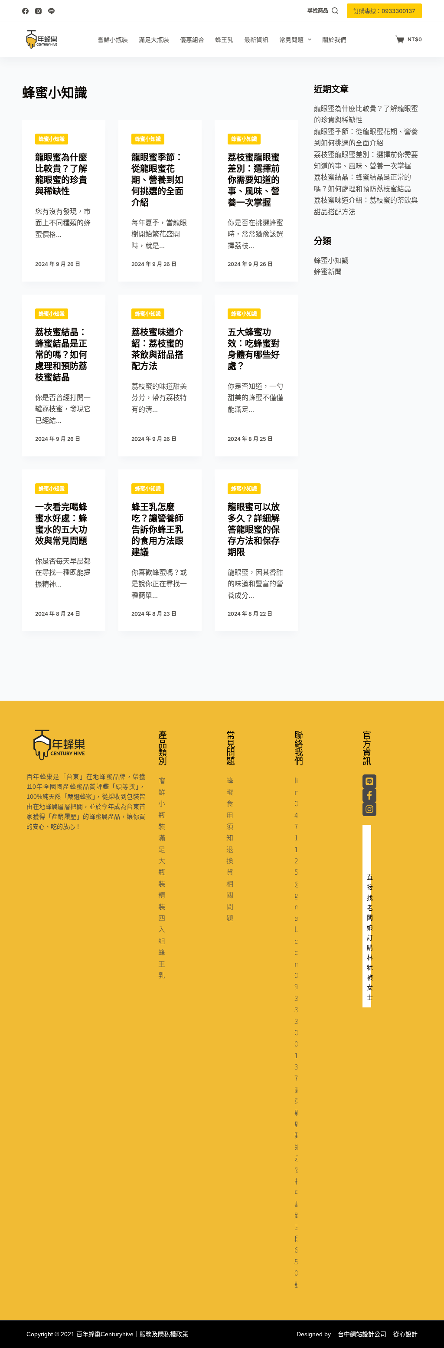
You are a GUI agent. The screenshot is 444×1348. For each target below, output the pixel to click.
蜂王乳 (224, 39)
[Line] (51, 11)
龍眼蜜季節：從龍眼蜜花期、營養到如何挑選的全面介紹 (157, 180)
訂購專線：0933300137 (384, 10)
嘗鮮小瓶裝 (113, 39)
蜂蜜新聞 (328, 271)
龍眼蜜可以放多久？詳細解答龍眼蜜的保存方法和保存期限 (254, 530)
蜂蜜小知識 (52, 139)
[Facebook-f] (369, 795)
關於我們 (334, 39)
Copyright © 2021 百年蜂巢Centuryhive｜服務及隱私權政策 (107, 1334)
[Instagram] (38, 11)
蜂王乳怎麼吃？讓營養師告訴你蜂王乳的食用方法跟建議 (157, 530)
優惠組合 (192, 39)
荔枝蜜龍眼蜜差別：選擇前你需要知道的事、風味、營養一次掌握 (254, 180)
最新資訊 (256, 39)
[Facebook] (25, 11)
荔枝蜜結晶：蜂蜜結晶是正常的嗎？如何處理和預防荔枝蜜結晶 (61, 355)
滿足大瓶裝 (154, 39)
